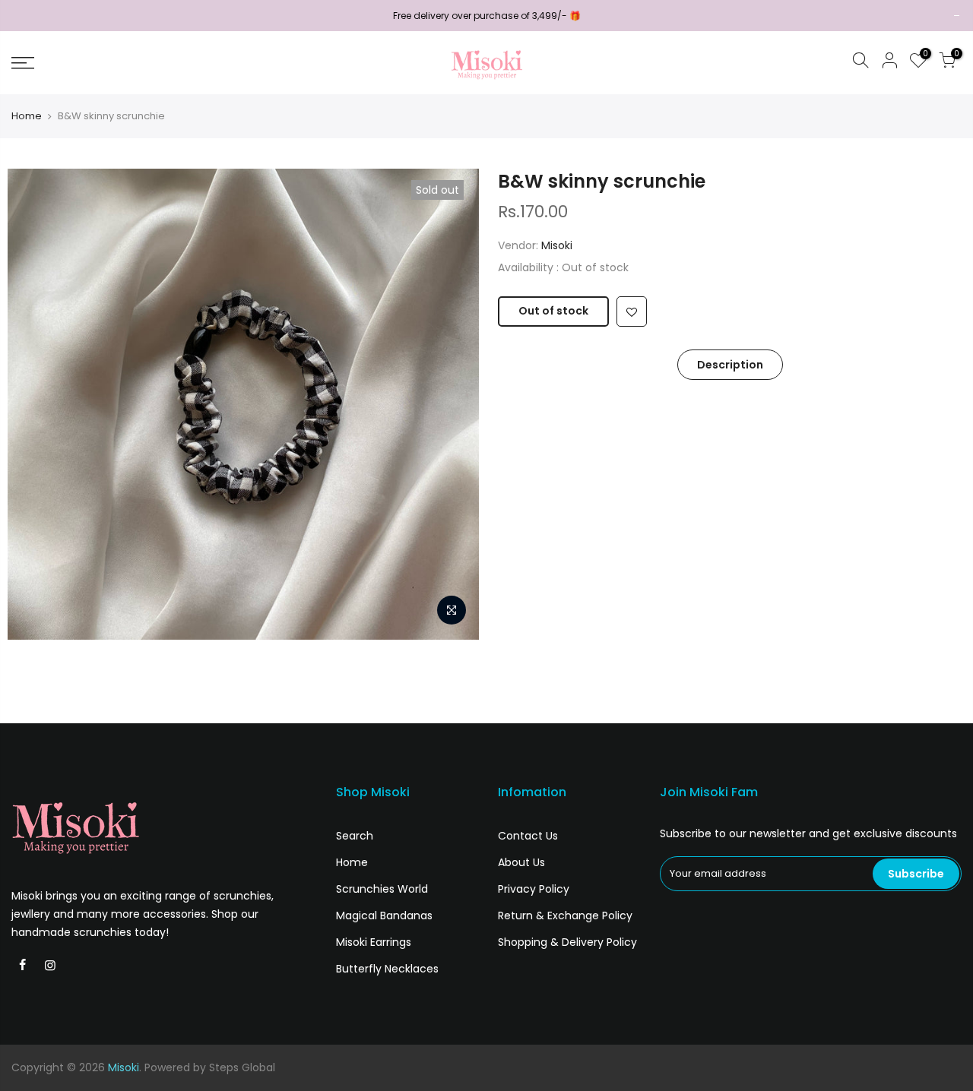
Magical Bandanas (384, 915)
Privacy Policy (533, 889)
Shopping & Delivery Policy (567, 942)
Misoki (556, 245)
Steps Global (242, 1067)
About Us (521, 862)
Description (730, 364)
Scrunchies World (382, 889)
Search (354, 835)
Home (26, 116)
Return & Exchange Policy (565, 915)
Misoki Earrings (373, 942)
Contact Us (528, 835)
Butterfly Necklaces (387, 968)
